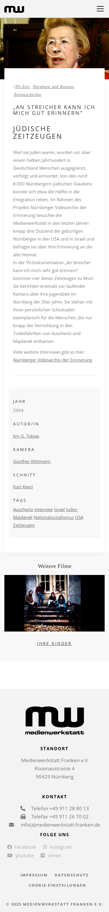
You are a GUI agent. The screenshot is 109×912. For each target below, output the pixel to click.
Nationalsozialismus (54, 517)
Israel (59, 509)
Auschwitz (23, 509)
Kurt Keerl (23, 487)
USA (79, 517)
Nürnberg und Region (53, 87)
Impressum (34, 875)
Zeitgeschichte (27, 94)
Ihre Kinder (54, 643)
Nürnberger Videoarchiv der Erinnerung (52, 360)
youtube (24, 855)
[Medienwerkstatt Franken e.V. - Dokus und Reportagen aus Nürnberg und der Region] (14, 9)
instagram (61, 847)
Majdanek (23, 517)
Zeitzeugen (24, 525)
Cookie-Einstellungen (57, 885)
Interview (43, 509)
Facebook (25, 847)
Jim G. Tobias (26, 436)
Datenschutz (72, 875)
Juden (71, 509)
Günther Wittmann (32, 461)
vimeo (54, 855)
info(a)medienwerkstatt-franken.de (60, 824)
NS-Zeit (22, 87)
